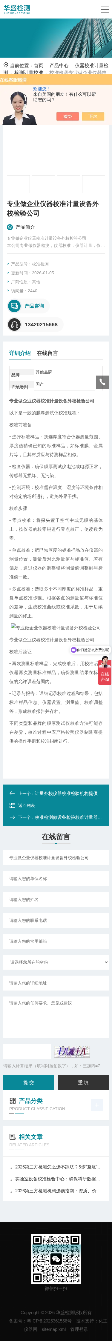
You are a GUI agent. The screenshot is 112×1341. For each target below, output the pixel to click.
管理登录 (79, 1329)
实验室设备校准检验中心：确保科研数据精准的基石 (59, 1178)
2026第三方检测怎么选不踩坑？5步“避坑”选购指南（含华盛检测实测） (59, 1166)
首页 (38, 65)
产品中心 (59, 65)
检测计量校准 (28, 72)
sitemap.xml (54, 1329)
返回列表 (26, 805)
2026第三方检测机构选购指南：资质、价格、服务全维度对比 (59, 1190)
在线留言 (47, 353)
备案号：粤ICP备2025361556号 (40, 1320)
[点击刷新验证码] (72, 1052)
